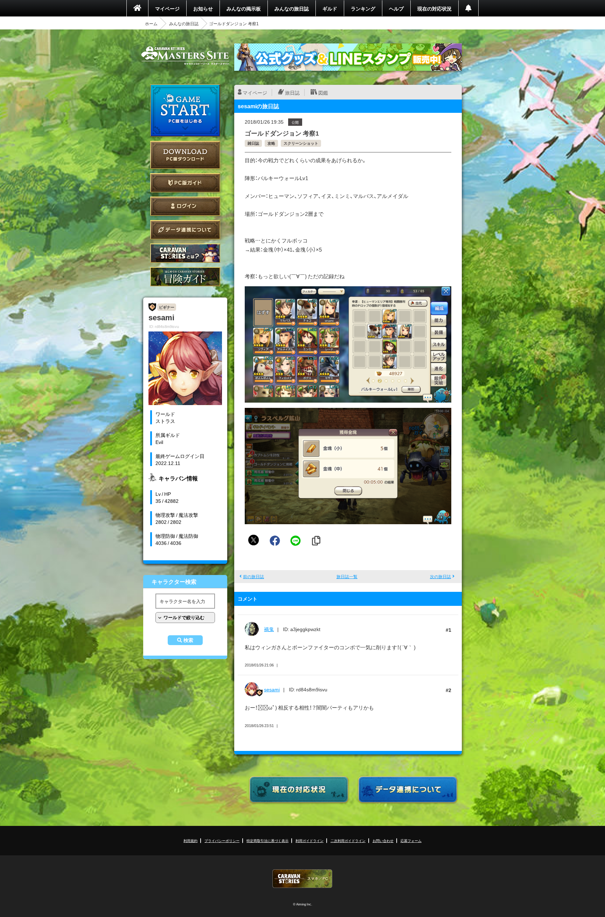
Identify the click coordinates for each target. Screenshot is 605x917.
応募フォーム (411, 840)
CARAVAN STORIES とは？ (185, 253)
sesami (272, 689)
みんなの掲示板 (244, 8)
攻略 (271, 143)
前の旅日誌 (253, 576)
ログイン (185, 206)
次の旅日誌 (440, 576)
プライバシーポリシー (221, 840)
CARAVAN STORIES (302, 878)
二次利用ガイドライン (348, 840)
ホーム (151, 23)
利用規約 (190, 840)
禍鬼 (269, 628)
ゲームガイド (185, 276)
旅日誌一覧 (346, 576)
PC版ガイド (185, 182)
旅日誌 (292, 92)
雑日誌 (253, 143)
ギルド (329, 8)
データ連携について (185, 229)
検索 (188, 640)
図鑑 (323, 92)
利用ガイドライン (309, 840)
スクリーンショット (301, 143)
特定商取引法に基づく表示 (267, 840)
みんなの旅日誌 (291, 8)
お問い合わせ (383, 840)
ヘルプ (396, 8)
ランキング (363, 8)
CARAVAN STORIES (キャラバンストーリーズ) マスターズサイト (185, 55)
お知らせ (203, 8)
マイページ (167, 8)
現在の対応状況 (434, 8)
